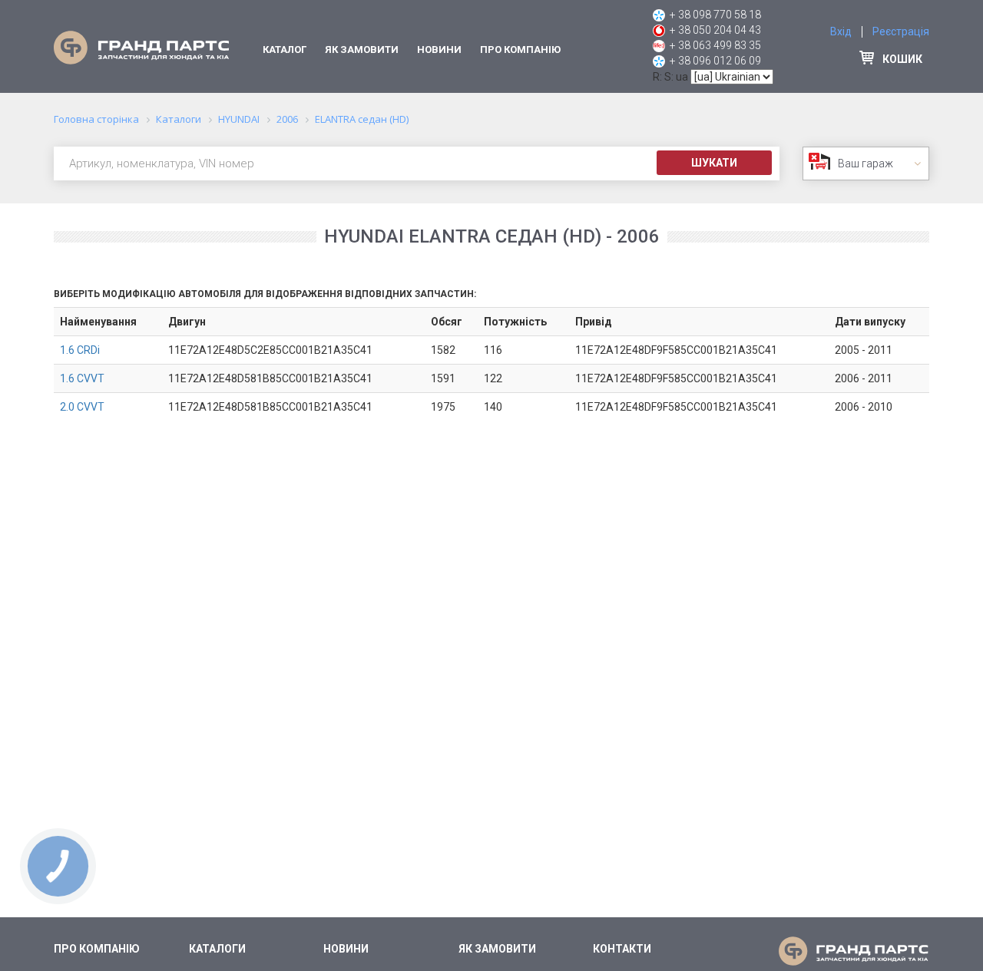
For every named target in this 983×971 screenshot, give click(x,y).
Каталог (284, 49)
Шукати (714, 163)
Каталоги (217, 949)
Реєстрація (900, 31)
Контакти (622, 949)
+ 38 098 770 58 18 (715, 14)
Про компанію (520, 49)
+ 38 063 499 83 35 (715, 45)
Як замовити (362, 49)
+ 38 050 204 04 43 (715, 30)
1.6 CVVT (82, 378)
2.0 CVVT (82, 407)
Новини (439, 49)
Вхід (841, 31)
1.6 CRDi (80, 350)
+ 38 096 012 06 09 (715, 60)
